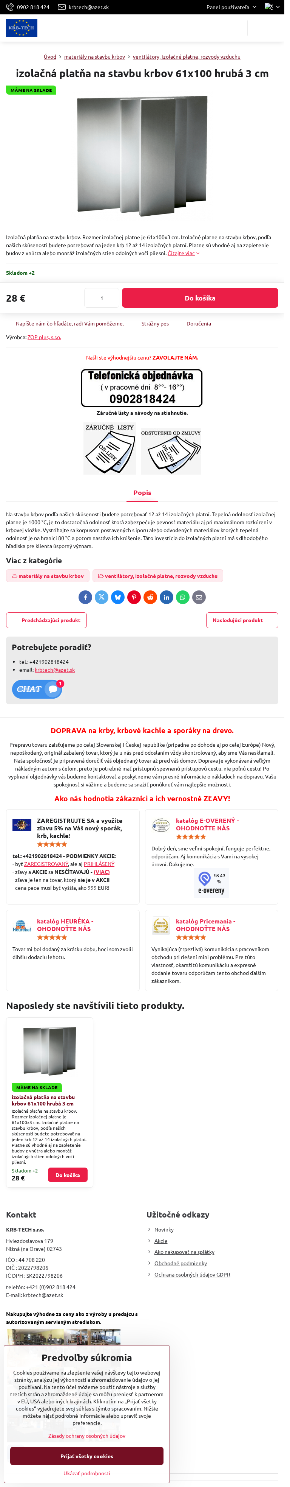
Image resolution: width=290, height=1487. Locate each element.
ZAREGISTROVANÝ (46, 863)
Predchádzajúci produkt (51, 620)
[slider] (52, 844)
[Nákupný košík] (257, 28)
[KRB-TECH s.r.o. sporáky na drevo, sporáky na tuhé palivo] (211, 883)
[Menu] (275, 28)
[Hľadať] (238, 28)
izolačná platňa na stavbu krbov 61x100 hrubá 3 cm (43, 1100)
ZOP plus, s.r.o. (44, 336)
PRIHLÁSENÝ (99, 863)
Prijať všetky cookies (86, 1456)
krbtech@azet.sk (55, 669)
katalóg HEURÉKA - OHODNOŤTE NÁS (65, 925)
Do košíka (200, 297)
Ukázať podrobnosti (86, 1473)
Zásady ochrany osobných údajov (86, 1435)
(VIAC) (102, 871)
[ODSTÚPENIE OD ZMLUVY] (171, 472)
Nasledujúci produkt (238, 620)
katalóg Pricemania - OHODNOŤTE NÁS (205, 925)
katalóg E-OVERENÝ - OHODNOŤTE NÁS (207, 824)
